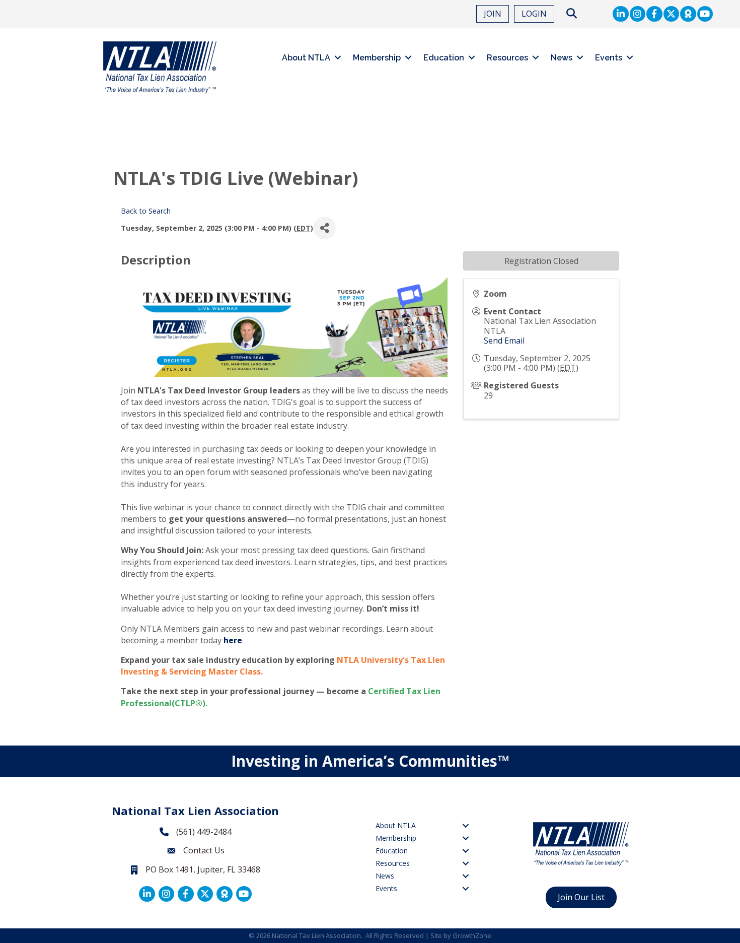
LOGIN (534, 13)
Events (608, 57)
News (561, 57)
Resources (507, 57)
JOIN (492, 13)
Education (443, 57)
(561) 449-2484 (204, 831)
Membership (377, 57)
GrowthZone (472, 935)
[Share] (324, 228)
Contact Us (204, 850)
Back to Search (146, 211)
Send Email (504, 340)
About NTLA (306, 57)
